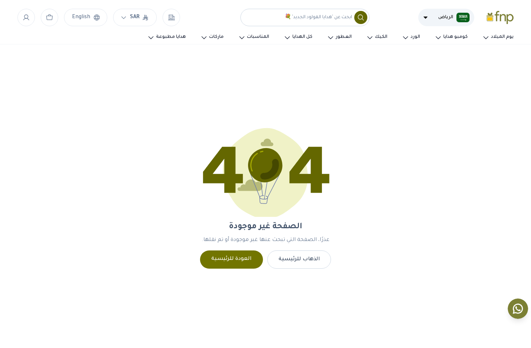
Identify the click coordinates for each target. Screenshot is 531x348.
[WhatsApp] (518, 308)
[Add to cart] (49, 17)
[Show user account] (26, 17)
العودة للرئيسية (231, 259)
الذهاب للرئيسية (299, 259)
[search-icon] (360, 17)
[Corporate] (171, 17)
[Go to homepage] (500, 17)
